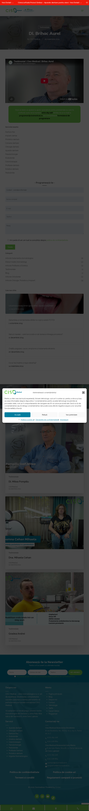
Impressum (64, 420)
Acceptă (17, 415)
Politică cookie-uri (28, 420)
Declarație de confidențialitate (47, 420)
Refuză (44, 415)
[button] (83, 392)
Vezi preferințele (71, 415)
